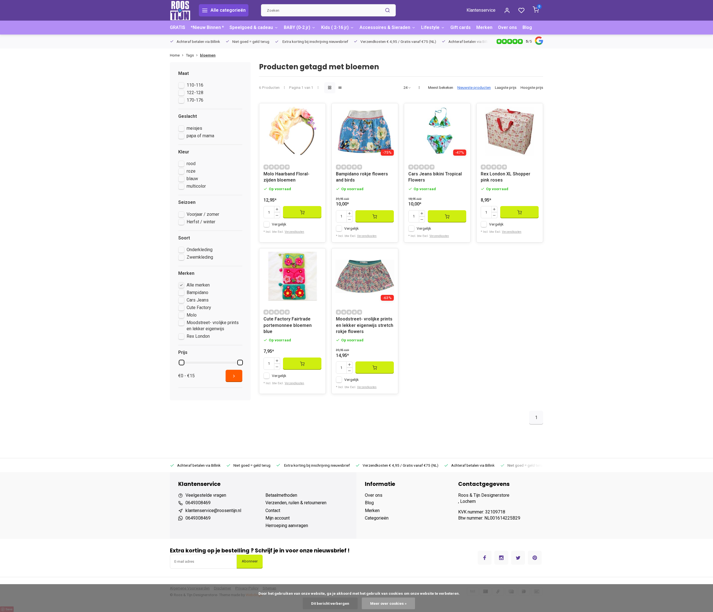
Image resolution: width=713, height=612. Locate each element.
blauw (192, 178)
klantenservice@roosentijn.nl (213, 510)
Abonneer (250, 561)
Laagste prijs (505, 87)
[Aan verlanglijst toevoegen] (317, 111)
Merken (484, 27)
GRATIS (177, 27)
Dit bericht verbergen (330, 603)
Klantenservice (481, 10)
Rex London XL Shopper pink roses (505, 177)
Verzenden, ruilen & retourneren (295, 502)
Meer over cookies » (388, 603)
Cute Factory (199, 307)
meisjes (194, 128)
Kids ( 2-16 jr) (335, 27)
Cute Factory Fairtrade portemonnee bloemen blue (287, 325)
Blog (527, 27)
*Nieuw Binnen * (207, 27)
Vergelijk (279, 224)
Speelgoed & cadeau (251, 27)
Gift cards (460, 27)
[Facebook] (485, 558)
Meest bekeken (440, 87)
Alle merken (198, 285)
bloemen (208, 55)
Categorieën (377, 518)
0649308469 (198, 502)
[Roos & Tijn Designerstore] (180, 10)
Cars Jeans (198, 300)
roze (191, 171)
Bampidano (197, 292)
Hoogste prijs (532, 87)
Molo (192, 315)
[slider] (181, 362)
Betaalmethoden (281, 495)
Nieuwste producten (474, 87)
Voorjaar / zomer (203, 214)
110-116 (195, 85)
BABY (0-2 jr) (297, 27)
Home (175, 55)
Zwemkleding (200, 257)
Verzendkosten (294, 232)
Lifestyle (430, 27)
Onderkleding (200, 249)
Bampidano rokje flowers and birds (362, 177)
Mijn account (277, 518)
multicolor (196, 186)
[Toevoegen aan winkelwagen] (302, 212)
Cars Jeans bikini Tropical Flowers (435, 177)
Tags (190, 55)
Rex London (198, 336)
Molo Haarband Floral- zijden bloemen (286, 177)
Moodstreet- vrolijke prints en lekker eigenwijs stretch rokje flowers (364, 325)
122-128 (195, 92)
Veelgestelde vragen (205, 495)
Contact (272, 510)
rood (191, 163)
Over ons (507, 27)
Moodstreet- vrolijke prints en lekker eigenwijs (213, 325)
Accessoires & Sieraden (385, 27)
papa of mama (200, 135)
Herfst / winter (201, 221)
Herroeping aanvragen (286, 525)
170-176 (195, 100)
